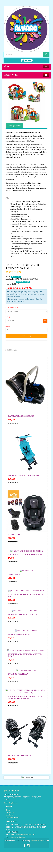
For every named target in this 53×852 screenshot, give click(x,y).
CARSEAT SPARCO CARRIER (21, 416)
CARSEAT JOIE (15, 535)
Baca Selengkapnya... (11, 803)
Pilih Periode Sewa (12, 308)
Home (8, 810)
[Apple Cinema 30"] (26, 102)
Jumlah (8, 326)
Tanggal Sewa (11, 317)
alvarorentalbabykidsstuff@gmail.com (21, 834)
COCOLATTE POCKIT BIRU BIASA (23, 475)
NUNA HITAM (14, 574)
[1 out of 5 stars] (7, 272)
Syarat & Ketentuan (12, 817)
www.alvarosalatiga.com (16, 837)
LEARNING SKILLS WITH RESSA (22, 614)
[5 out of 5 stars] (19, 272)
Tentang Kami (10, 812)
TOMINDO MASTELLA (18, 674)
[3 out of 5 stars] (13, 272)
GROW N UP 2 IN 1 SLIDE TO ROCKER (25, 555)
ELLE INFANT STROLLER (19, 756)
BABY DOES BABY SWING (19, 634)
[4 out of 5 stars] (16, 272)
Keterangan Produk (14, 126)
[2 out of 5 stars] (10, 272)
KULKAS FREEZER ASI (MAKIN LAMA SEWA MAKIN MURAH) (25, 697)
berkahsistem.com (37, 841)
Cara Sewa (9, 815)
